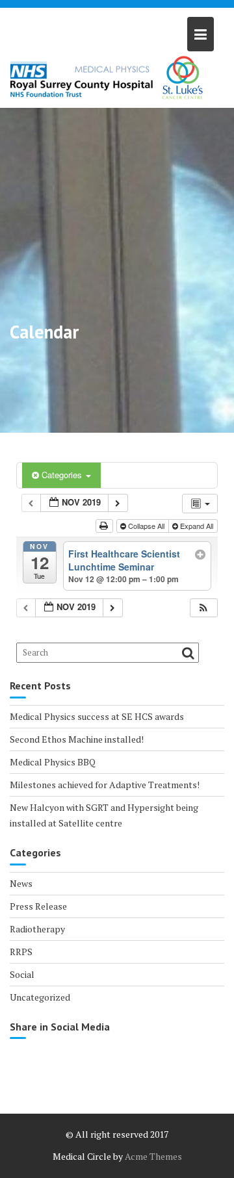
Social (22, 974)
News (21, 883)
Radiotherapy (37, 929)
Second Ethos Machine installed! (77, 739)
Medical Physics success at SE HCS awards (97, 716)
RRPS (21, 951)
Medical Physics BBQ (53, 762)
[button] (203, 608)
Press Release (38, 906)
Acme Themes (153, 1156)
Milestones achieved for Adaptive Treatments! (105, 784)
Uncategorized (40, 997)
